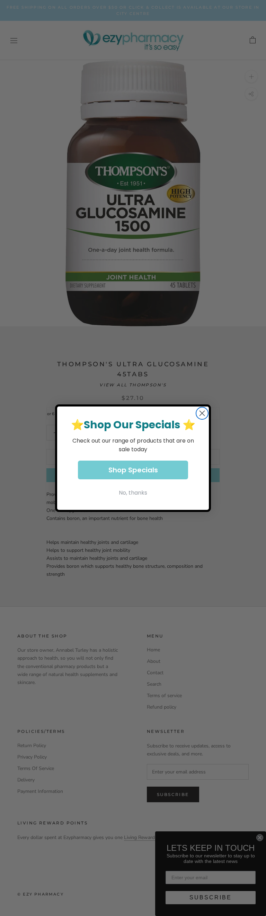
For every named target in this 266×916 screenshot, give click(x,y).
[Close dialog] (202, 413)
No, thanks (133, 493)
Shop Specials (133, 470)
